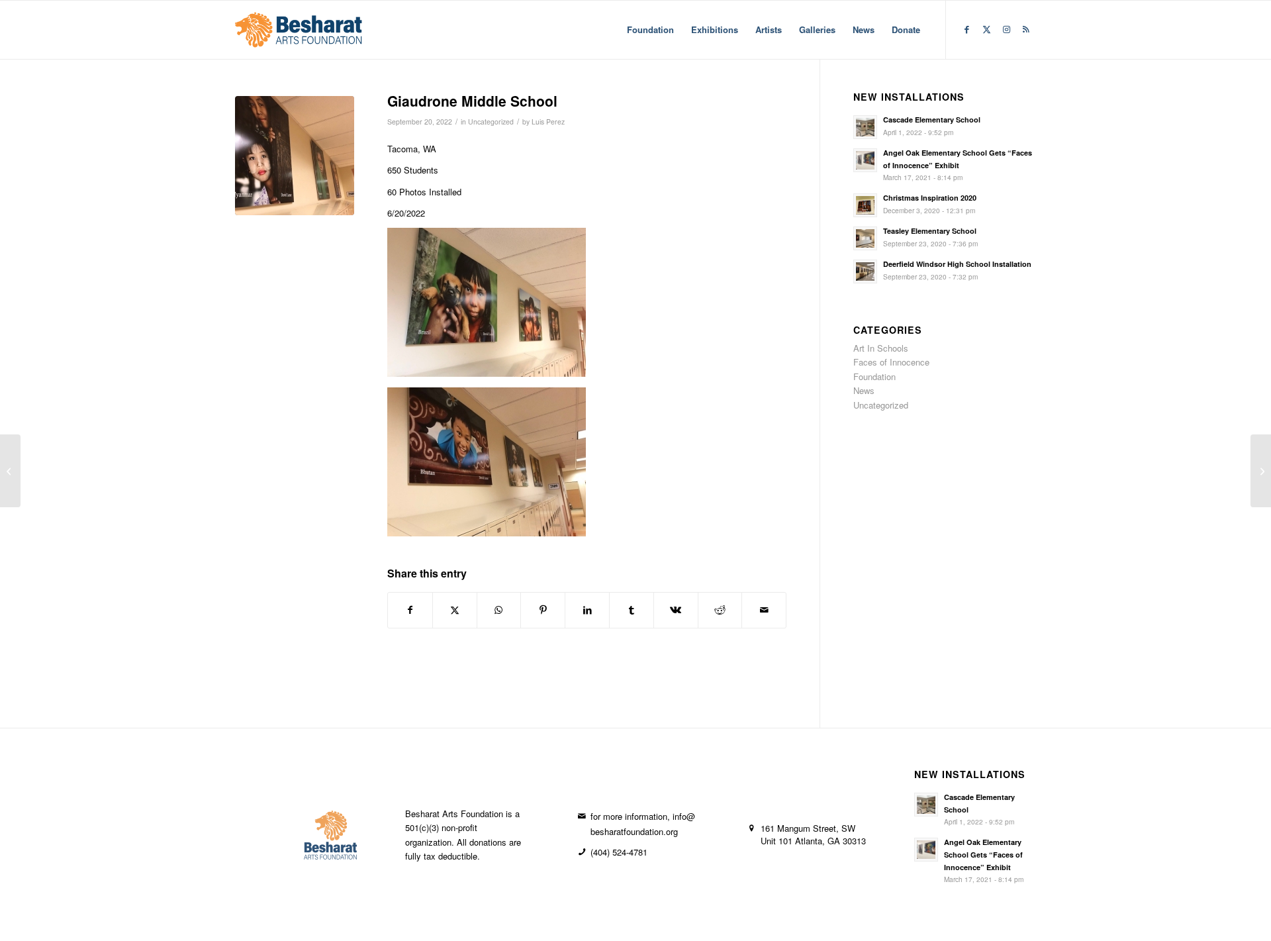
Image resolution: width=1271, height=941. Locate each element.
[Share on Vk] (676, 610)
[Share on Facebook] (410, 610)
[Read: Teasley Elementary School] (865, 238)
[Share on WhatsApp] (499, 610)
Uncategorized (491, 121)
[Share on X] (455, 610)
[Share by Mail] (764, 610)
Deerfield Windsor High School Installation (957, 264)
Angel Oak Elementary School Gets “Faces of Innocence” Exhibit (983, 854)
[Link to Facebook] (966, 29)
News (863, 390)
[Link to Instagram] (1006, 29)
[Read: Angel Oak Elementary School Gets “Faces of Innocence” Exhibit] (865, 160)
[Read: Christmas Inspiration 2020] (865, 205)
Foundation (874, 376)
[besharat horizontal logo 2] (298, 30)
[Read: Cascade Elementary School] (865, 127)
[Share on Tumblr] (631, 610)
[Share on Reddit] (720, 610)
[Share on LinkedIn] (587, 610)
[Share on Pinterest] (543, 610)
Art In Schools (880, 348)
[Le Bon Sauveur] (1260, 470)
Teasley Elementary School (929, 231)
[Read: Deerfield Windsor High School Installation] (865, 271)
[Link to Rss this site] (1026, 29)
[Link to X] (986, 29)
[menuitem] (650, 30)
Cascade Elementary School (931, 119)
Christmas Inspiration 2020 (929, 198)
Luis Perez (548, 121)
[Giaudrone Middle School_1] (294, 155)
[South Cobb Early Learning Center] (10, 470)
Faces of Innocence (891, 362)
